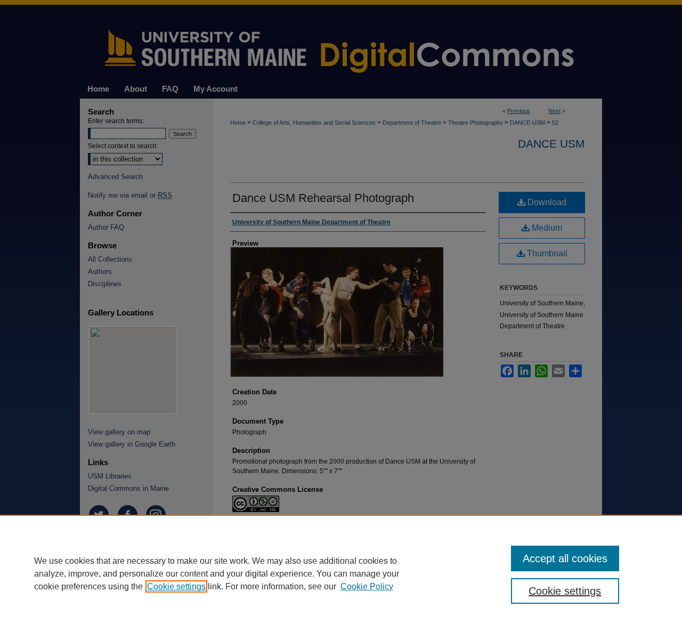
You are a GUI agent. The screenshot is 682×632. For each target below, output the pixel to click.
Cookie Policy (366, 586)
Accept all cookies (565, 558)
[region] (341, 573)
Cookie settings (176, 586)
